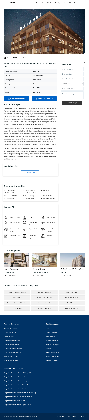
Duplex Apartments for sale (13, 348)
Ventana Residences (44, 292)
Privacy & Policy (72, 416)
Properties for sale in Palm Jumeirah (16, 389)
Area (65, 3)
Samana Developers (52, 356)
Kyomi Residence (39, 269)
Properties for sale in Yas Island (14, 401)
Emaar (48, 329)
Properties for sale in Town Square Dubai (17, 404)
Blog (70, 3)
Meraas (48, 348)
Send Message (72, 103)
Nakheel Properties (52, 360)
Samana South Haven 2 (44, 297)
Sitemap (82, 416)
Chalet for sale (9, 337)
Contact (77, 3)
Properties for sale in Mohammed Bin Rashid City (20, 393)
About (43, 3)
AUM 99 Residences (71, 308)
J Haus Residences (44, 308)
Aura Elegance (71, 303)
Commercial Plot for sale (12, 340)
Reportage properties (52, 352)
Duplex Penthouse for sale (12, 352)
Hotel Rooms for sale (11, 360)
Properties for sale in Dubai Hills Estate (17, 385)
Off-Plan (50, 3)
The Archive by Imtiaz (71, 297)
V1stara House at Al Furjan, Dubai (72, 269)
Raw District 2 (17, 297)
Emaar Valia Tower (72, 292)
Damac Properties (52, 333)
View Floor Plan (29, 172)
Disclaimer (60, 416)
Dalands (12, 2)
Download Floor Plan (45, 99)
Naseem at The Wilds (44, 303)
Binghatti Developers (52, 344)
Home (38, 3)
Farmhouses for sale (10, 356)
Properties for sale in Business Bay (15, 381)
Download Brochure (17, 99)
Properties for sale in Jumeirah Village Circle (18, 373)
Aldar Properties (51, 337)
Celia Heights (17, 308)
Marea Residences (11, 269)
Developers (58, 3)
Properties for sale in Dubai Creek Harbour (18, 397)
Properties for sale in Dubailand (14, 377)
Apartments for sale (10, 329)
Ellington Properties (52, 340)
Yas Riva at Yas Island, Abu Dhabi (17, 303)
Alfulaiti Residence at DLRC (17, 292)
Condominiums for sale (11, 344)
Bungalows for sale (10, 333)
